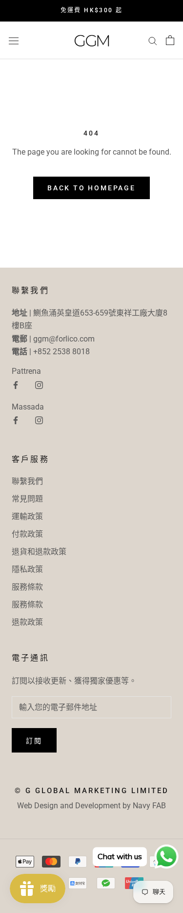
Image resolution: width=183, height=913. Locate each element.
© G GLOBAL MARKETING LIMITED (92, 790)
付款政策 (27, 534)
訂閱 (34, 741)
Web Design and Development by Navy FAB (91, 805)
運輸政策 (27, 516)
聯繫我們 (27, 481)
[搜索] (152, 40)
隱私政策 (27, 569)
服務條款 (27, 587)
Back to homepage (91, 188)
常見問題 (27, 498)
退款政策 (27, 622)
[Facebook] (16, 384)
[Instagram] (39, 384)
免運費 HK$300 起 (92, 10)
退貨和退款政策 (39, 551)
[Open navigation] (14, 40)
